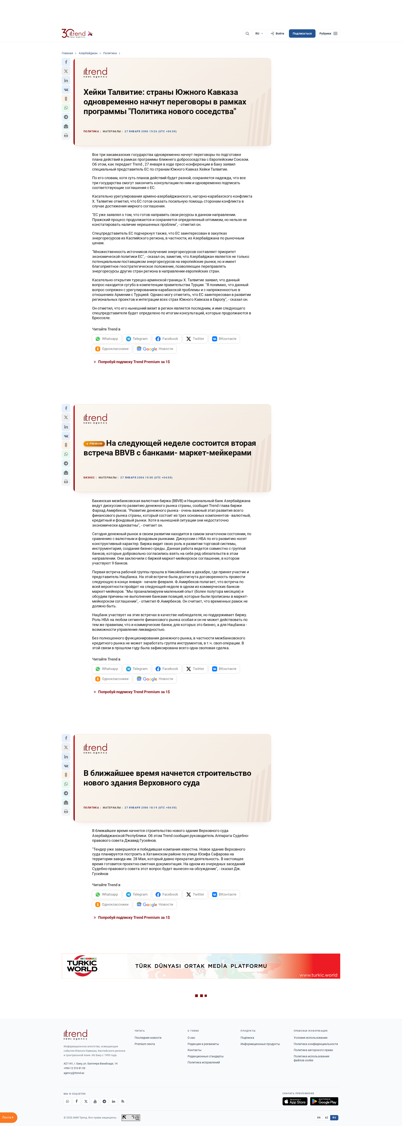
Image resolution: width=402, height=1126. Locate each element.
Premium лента (145, 1044)
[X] (86, 1101)
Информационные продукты (260, 1044)
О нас (191, 1037)
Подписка (247, 1037)
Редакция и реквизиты (203, 1044)
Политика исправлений (204, 1062)
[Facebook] (76, 1101)
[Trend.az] (77, 33)
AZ (326, 1117)
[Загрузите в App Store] (295, 1101)
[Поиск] (247, 33)
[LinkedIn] (113, 1101)
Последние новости (148, 1037)
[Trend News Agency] (75, 1035)
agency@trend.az (74, 1073)
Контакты (194, 1050)
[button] (66, 62)
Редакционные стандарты (206, 1056)
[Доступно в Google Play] (324, 1101)
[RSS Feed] (122, 1101)
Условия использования (310, 1037)
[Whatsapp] (67, 1101)
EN (319, 1117)
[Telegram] (104, 1101)
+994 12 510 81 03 (74, 1068)
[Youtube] (95, 1101)
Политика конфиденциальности (316, 1044)
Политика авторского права (313, 1050)
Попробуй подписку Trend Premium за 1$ (133, 362)
